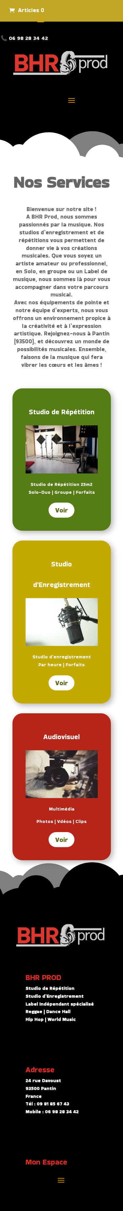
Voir (61, 510)
